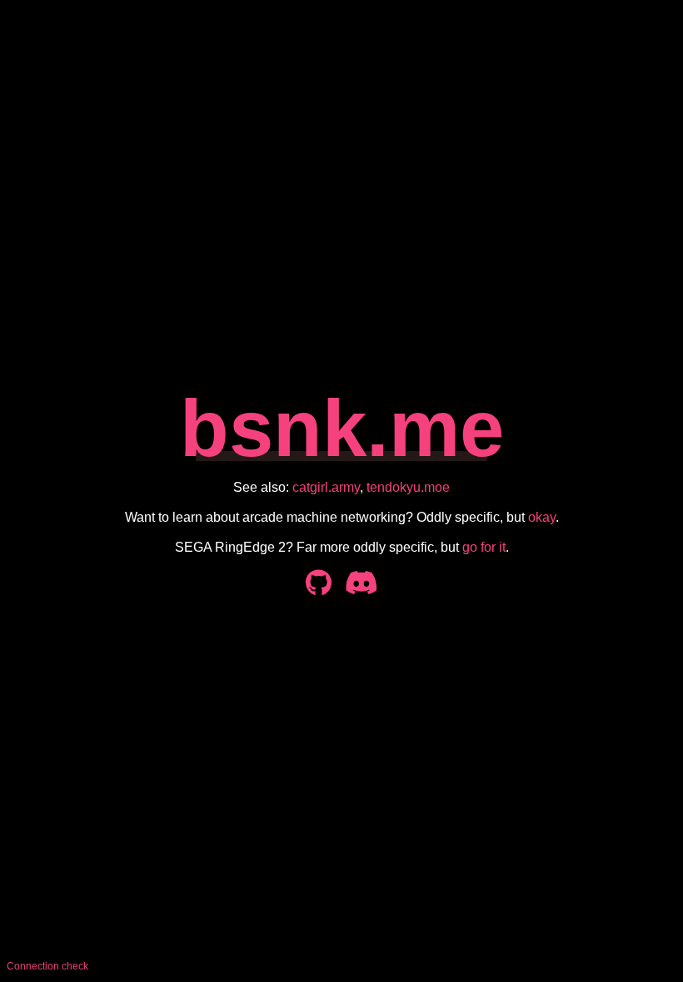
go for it (484, 547)
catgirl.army (326, 487)
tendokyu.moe (408, 487)
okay (542, 517)
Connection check (47, 966)
